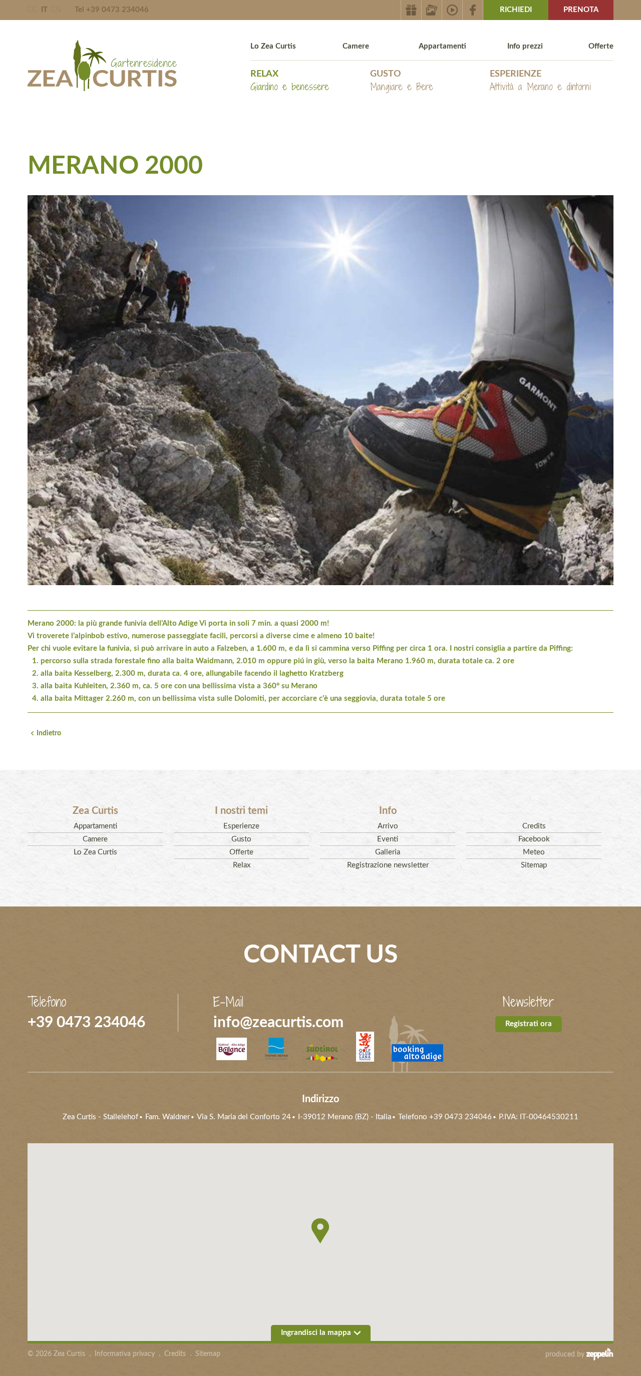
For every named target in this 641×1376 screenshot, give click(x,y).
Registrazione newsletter (388, 865)
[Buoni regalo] (411, 10)
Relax (289, 81)
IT (44, 10)
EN (56, 10)
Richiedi (516, 10)
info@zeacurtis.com (278, 1022)
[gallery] (432, 10)
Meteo (534, 852)
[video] (452, 10)
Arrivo (388, 826)
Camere (356, 46)
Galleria (387, 852)
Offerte (600, 46)
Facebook (534, 839)
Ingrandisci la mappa (316, 1332)
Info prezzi (525, 46)
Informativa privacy (125, 1353)
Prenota (580, 10)
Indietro (49, 733)
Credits (534, 826)
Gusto (401, 81)
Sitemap (534, 865)
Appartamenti (442, 46)
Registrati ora (528, 1024)
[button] (320, 1230)
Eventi (387, 839)
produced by (565, 1354)
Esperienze (540, 81)
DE (33, 10)
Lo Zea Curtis (273, 46)
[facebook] (473, 10)
